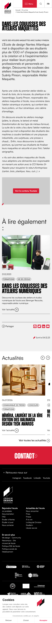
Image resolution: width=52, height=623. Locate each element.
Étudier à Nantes (8, 519)
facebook (27, 478)
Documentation (8, 514)
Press (28, 514)
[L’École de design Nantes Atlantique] (8, 8)
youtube (46, 478)
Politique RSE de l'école (11, 546)
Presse (28, 517)
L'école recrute (31, 528)
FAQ (3, 517)
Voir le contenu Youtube (26, 191)
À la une (29, 519)
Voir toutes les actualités (33, 440)
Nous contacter (8, 525)
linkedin (37, 478)
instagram (16, 478)
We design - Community (11, 538)
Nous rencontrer (32, 511)
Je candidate (7, 511)
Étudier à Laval (7, 522)
